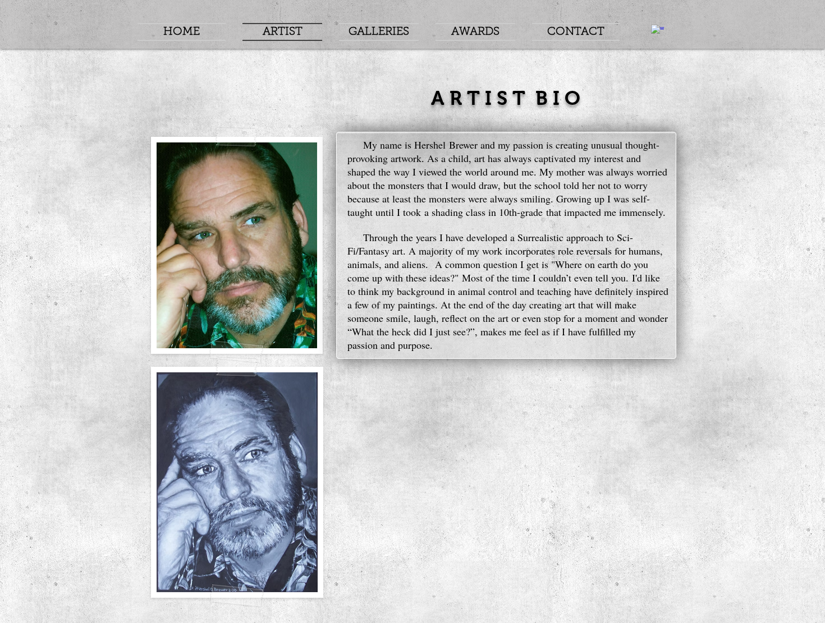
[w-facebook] (657, 31)
